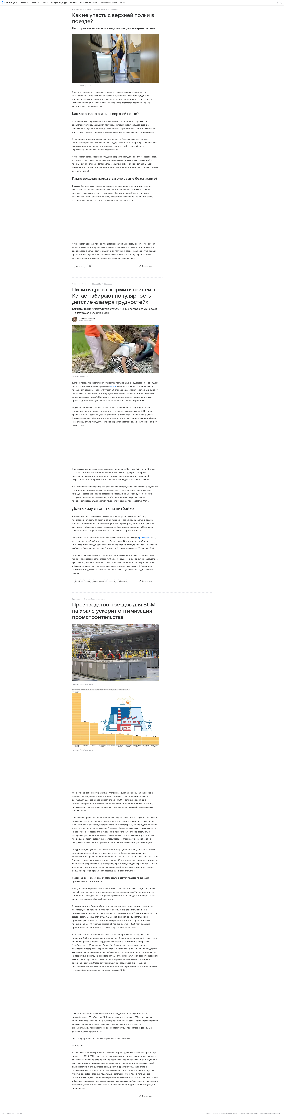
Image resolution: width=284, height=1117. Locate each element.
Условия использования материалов (225, 1115)
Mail (3, 1115)
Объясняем (114, 9)
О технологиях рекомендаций (248, 1115)
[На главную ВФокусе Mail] (11, 2)
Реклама (19, 1115)
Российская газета (98, 599)
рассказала (145, 537)
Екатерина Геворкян (87, 318)
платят (113, 386)
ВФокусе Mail (96, 284)
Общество (108, 284)
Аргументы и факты (100, 9)
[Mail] (3, 2)
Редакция (208, 1115)
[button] (115, 58)
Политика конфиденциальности (270, 1115)
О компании (10, 1115)
